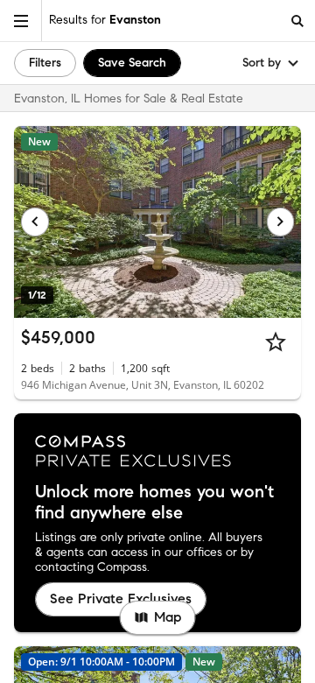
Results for (105, 19)
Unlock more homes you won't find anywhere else (154, 503)
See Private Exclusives (121, 598)
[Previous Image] (35, 222)
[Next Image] (281, 222)
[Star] (275, 341)
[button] (21, 20)
